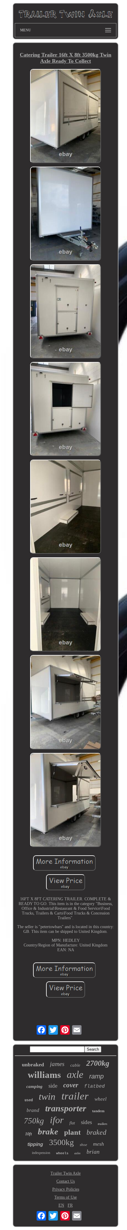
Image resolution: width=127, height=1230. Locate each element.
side (52, 1086)
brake (48, 1131)
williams (44, 1075)
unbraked (33, 1065)
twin (47, 1096)
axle (75, 1074)
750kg (34, 1120)
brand (33, 1110)
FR (70, 1205)
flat (72, 1123)
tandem (98, 1111)
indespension (41, 1153)
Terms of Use (65, 1197)
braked (96, 1132)
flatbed (94, 1086)
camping (34, 1086)
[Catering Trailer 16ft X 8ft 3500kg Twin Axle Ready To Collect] (65, 116)
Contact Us (65, 1181)
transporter (65, 1108)
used (29, 1100)
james (57, 1064)
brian (93, 1151)
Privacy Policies (65, 1189)
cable (75, 1065)
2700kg (97, 1063)
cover (70, 1085)
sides (86, 1122)
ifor (57, 1120)
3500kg (61, 1142)
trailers (102, 1124)
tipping (35, 1144)
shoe (83, 1144)
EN (61, 1205)
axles (77, 1153)
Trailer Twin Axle (66, 1173)
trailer (75, 1096)
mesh (98, 1144)
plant (72, 1132)
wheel (101, 1099)
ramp (96, 1076)
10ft (28, 1134)
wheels (62, 1153)
